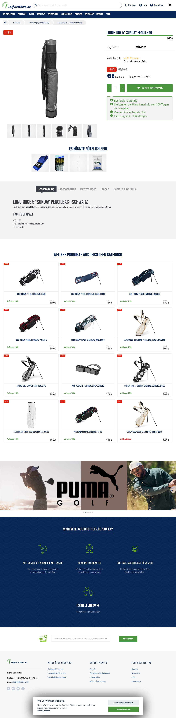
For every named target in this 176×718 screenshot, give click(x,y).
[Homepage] (16, 5)
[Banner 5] (92, 512)
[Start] (5, 23)
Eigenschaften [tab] (67, 189)
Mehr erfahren (43, 711)
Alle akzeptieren (123, 709)
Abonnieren (128, 639)
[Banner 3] (88, 512)
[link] (134, 560)
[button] (6, 79)
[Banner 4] (90, 512)
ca (131, 58)
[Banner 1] (83, 512)
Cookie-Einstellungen (123, 702)
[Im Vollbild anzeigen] (6, 40)
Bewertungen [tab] (88, 189)
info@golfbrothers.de (20, 682)
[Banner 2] (85, 512)
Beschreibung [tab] (46, 189)
